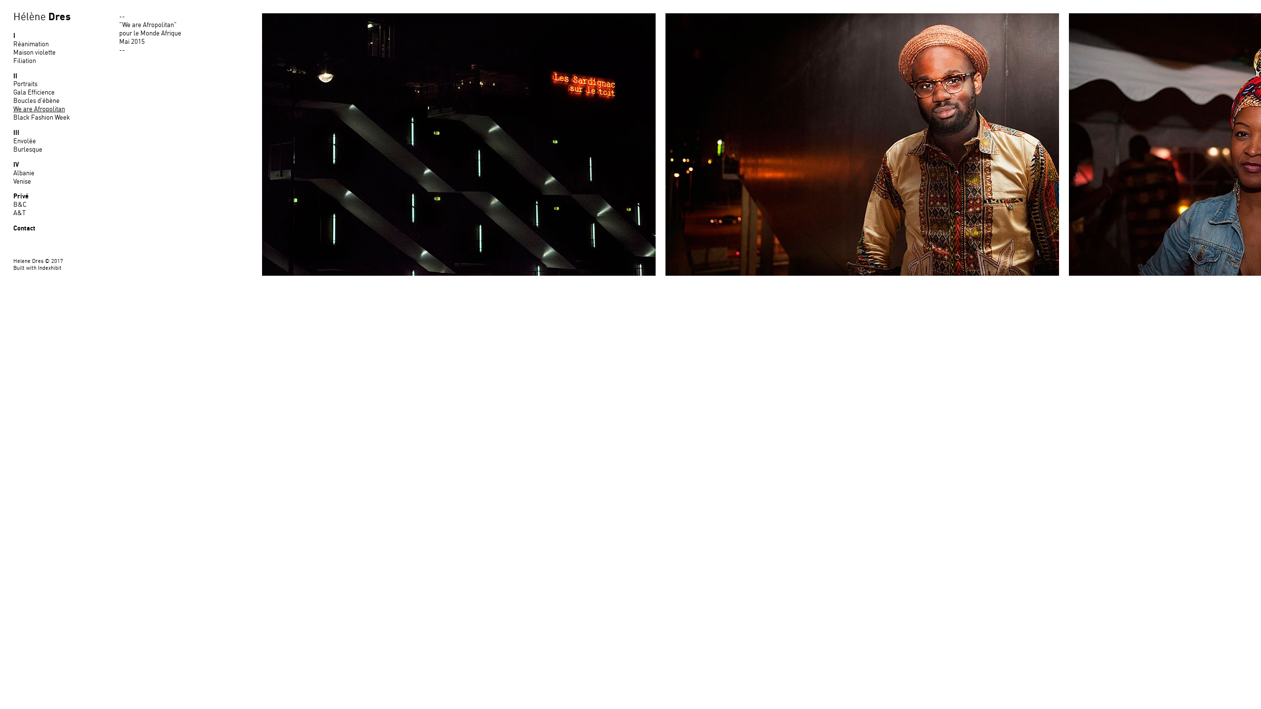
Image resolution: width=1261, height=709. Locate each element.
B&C (20, 205)
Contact (24, 228)
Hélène (42, 17)
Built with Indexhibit (37, 268)
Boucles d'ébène (36, 101)
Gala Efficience (34, 93)
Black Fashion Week (41, 118)
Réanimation (31, 44)
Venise (22, 182)
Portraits (25, 84)
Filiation (24, 61)
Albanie (23, 173)
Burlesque (27, 150)
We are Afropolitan (39, 109)
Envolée (24, 141)
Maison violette (34, 53)
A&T (19, 213)
